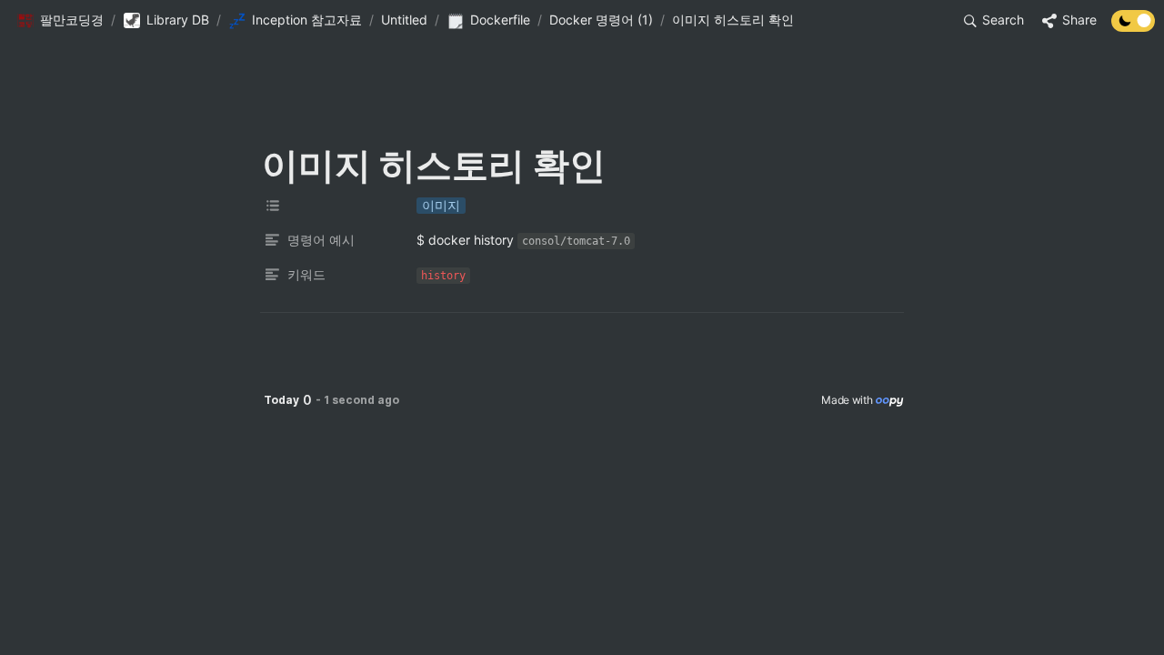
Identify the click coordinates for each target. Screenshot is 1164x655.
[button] (60, 21)
